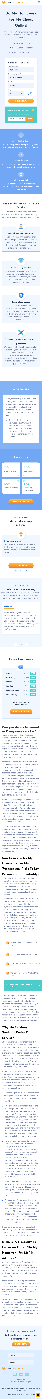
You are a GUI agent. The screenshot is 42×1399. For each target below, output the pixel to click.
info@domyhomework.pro (21, 1382)
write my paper (21, 502)
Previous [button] (15, 570)
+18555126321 (21, 1379)
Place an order (21, 712)
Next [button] (26, 570)
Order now (21, 101)
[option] (21, 546)
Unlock (29, 118)
